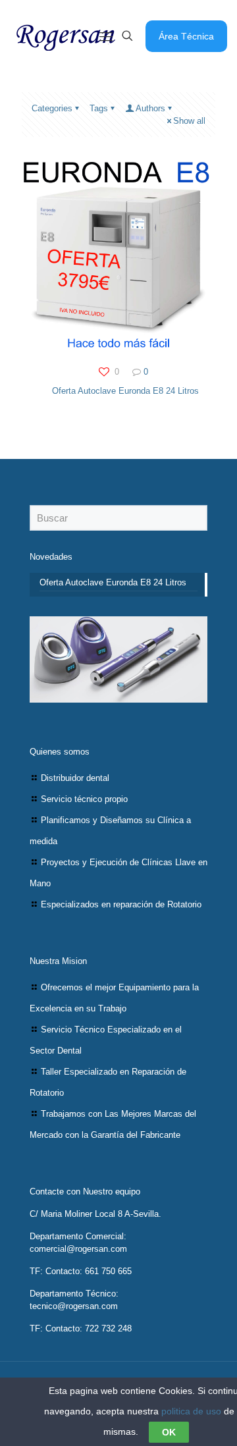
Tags (99, 108)
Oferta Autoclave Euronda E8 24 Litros (125, 391)
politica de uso (191, 1411)
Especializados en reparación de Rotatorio (121, 904)
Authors (150, 108)
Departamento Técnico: (74, 1294)
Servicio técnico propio (84, 799)
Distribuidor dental (75, 778)
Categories (52, 108)
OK (169, 1432)
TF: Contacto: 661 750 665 (81, 1271)
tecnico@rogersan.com (74, 1306)
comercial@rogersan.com (78, 1249)
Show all (189, 121)
